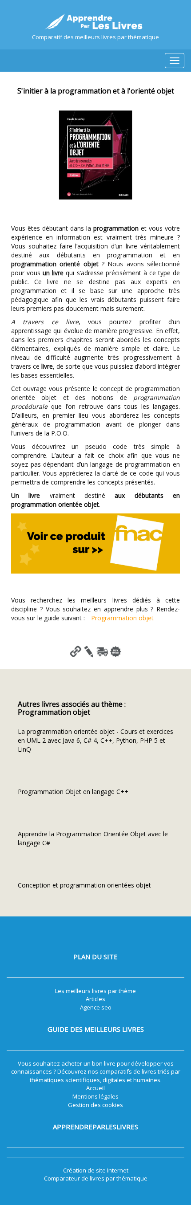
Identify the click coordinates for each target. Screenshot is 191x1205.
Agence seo (95, 1007)
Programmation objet (122, 618)
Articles (95, 999)
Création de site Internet (95, 1170)
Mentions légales (95, 1096)
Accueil (95, 1088)
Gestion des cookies (95, 1105)
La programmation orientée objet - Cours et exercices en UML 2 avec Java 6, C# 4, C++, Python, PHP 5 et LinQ (95, 740)
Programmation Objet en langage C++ (73, 791)
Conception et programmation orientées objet (84, 885)
